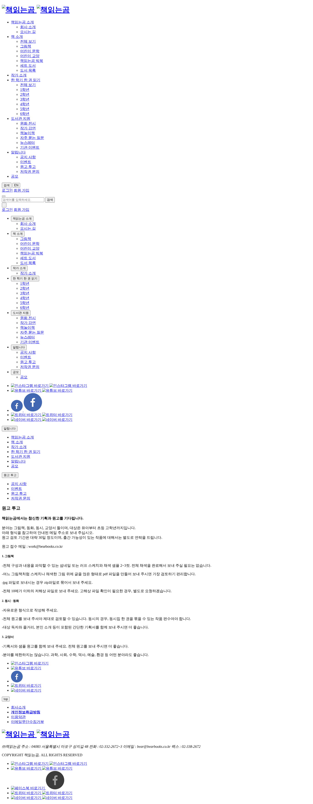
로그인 (7, 190)
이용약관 (18, 717)
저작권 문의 (29, 171)
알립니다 (18, 152)
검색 (7, 185)
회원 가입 (21, 190)
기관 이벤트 (29, 147)
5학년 (24, 109)
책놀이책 (27, 133)
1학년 (24, 90)
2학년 (24, 94)
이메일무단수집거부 (27, 722)
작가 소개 (19, 75)
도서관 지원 (20, 118)
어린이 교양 (29, 56)
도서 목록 (28, 70)
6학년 (24, 114)
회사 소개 (28, 27)
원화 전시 (28, 123)
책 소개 (17, 37)
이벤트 (25, 162)
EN (16, 185)
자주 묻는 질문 (32, 138)
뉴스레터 (27, 143)
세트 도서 (28, 65)
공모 (14, 176)
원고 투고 (28, 167)
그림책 (25, 46)
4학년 (24, 104)
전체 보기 (28, 41)
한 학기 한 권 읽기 (25, 80)
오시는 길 (28, 32)
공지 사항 (28, 157)
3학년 (24, 99)
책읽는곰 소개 (22, 22)
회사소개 (18, 707)
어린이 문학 (29, 51)
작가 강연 (28, 128)
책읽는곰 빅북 (31, 61)
